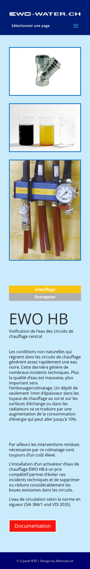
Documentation (32, 525)
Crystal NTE (28, 561)
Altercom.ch (65, 561)
